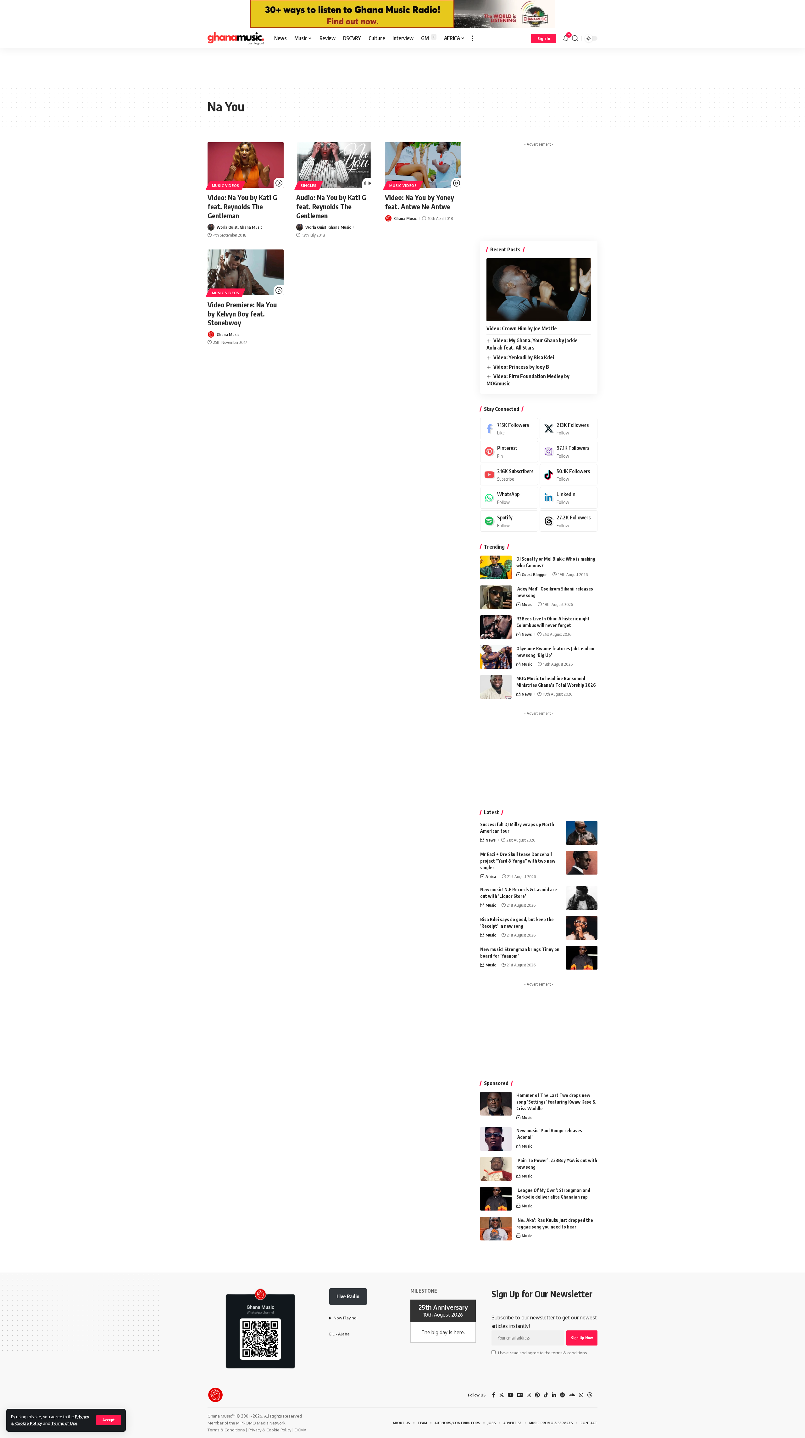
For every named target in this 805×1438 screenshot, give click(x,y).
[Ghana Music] (236, 38)
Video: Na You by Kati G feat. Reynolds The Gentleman (242, 206)
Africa (491, 876)
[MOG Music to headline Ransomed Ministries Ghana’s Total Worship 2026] (496, 687)
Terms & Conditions (226, 1429)
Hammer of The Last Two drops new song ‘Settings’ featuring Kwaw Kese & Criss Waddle (556, 1102)
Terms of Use (64, 1423)
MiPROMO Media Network (261, 1422)
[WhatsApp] (509, 498)
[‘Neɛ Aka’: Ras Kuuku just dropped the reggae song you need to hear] (496, 1228)
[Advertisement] (402, 67)
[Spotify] (509, 521)
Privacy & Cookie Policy (269, 1429)
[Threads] (568, 521)
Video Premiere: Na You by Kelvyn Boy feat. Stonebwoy (242, 313)
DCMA (300, 1429)
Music (527, 604)
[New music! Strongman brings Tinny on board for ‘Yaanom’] (581, 958)
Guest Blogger (534, 574)
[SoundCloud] (572, 1395)
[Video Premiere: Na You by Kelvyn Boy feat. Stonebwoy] (246, 272)
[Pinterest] (509, 451)
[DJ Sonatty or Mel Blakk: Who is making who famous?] (496, 567)
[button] (108, 1420)
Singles (309, 185)
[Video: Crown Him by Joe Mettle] (538, 289)
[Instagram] (568, 451)
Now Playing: (346, 1317)
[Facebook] (509, 428)
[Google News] (520, 1395)
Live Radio (347, 1296)
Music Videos (225, 185)
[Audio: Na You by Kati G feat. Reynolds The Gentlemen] (334, 165)
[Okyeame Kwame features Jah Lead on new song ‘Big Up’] (496, 657)
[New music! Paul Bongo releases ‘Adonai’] (496, 1139)
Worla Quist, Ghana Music (239, 227)
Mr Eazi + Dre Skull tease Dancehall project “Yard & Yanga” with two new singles (517, 861)
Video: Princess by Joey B (521, 367)
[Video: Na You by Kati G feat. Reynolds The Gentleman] (246, 165)
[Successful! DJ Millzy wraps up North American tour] (581, 833)
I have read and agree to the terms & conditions (542, 1352)
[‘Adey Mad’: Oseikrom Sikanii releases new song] (496, 597)
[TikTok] (546, 1395)
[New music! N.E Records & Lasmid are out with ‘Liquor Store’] (581, 898)
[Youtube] (509, 475)
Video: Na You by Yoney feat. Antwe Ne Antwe (419, 202)
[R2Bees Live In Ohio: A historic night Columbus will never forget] (496, 627)
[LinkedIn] (568, 498)
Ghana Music (405, 218)
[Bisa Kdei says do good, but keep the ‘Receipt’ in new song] (581, 928)
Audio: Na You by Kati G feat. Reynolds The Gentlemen (331, 206)
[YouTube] (510, 1395)
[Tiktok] (568, 475)
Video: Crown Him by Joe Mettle (521, 328)
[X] (568, 428)
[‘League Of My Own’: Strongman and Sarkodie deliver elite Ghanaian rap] (496, 1199)
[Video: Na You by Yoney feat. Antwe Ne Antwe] (423, 165)
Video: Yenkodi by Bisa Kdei (523, 357)
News (527, 634)
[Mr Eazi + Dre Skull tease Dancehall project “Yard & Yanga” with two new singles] (581, 863)
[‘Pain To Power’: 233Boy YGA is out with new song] (496, 1169)
